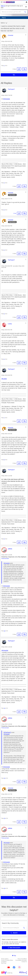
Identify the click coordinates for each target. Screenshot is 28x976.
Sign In (26, 2)
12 (4, 778)
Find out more (5, 558)
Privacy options (4, 958)
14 (4, 888)
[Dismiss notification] (26, 7)
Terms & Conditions (22, 958)
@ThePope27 (7, 732)
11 (4, 708)
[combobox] (13, 12)
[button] (26, 35)
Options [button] (3, 22)
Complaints (3, 961)
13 (4, 818)
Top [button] (15, 955)
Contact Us (24, 961)
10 (4, 630)
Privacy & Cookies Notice (7, 960)
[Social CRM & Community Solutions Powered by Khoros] (23, 972)
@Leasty (4, 378)
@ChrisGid (6, 99)
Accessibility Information (21, 960)
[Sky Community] (9, 2)
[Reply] (24, 69)
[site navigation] (2, 2)
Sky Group (3, 963)
